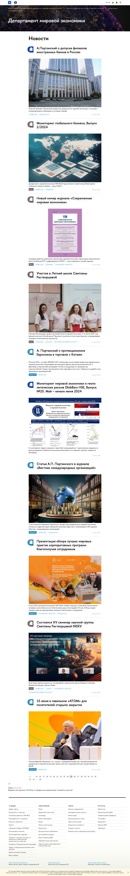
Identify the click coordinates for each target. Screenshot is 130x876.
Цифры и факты (13, 809)
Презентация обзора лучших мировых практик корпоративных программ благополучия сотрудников (64, 545)
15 (36, 776)
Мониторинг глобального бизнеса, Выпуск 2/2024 (67, 125)
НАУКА (70, 806)
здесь (107, 871)
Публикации (101, 828)
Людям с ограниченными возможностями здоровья (21, 848)
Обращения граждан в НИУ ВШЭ (19, 828)
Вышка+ (40, 822)
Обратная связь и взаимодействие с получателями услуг (49, 845)
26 (75, 776)
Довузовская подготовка (46, 812)
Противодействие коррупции (18, 834)
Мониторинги (72, 815)
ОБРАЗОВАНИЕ (43, 806)
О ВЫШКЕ (12, 806)
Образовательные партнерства (48, 841)
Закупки (11, 825)
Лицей (40, 809)
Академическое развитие (76, 825)
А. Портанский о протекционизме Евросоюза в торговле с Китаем (61, 352)
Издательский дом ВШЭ (105, 812)
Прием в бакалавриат (45, 818)
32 (95, 776)
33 (30, 779)
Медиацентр (102, 822)
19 (50, 776)
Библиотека (101, 809)
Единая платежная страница (17, 852)
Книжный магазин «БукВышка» (107, 815)
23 (64, 776)
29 (85, 776)
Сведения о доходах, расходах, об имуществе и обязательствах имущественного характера (19, 839)
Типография (101, 818)
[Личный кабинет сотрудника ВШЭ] (116, 2)
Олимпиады (42, 815)
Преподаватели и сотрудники (18, 818)
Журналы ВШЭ (102, 825)
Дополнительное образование (48, 831)
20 (54, 776)
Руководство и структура (17, 812)
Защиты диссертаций (74, 822)
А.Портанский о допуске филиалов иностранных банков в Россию (62, 50)
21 (57, 776)
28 (82, 776)
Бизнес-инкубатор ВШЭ (45, 837)
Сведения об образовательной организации (22, 844)
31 (92, 776)
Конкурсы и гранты (74, 828)
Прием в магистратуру (45, 825)
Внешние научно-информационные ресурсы (81, 831)
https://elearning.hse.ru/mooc (97, 863)
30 (88, 776)
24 (68, 776)
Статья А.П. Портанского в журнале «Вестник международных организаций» (66, 466)
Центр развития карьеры (46, 834)
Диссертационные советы (76, 818)
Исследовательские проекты (77, 812)
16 (40, 776)
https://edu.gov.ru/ (54, 863)
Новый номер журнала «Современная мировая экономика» (64, 200)
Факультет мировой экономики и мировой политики (85, 8)
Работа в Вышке (13, 855)
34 (33, 779)
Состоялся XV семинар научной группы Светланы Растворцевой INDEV (65, 624)
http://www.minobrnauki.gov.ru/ (18, 863)
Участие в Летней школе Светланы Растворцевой (62, 275)
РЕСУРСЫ (101, 806)
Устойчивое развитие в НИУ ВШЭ (19, 815)
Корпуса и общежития (16, 822)
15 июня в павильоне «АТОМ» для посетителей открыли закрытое (62, 703)
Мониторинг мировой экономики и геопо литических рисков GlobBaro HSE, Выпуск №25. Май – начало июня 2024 (67, 387)
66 (40, 779)
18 (47, 776)
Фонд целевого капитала (16, 831)
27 (78, 776)
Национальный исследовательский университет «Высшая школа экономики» (35, 8)
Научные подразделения (75, 809)
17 (44, 776)
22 (61, 776)
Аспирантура (42, 828)
